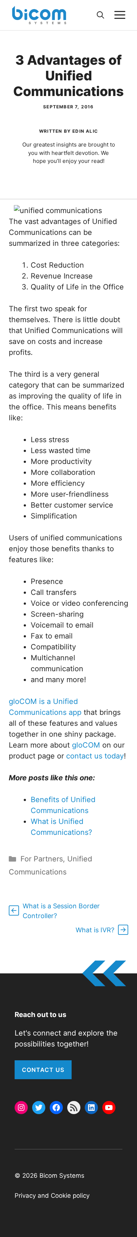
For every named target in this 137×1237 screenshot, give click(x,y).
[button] (100, 15)
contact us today (95, 756)
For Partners (41, 858)
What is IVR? (95, 930)
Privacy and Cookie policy (52, 1195)
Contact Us (43, 1069)
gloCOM (86, 745)
